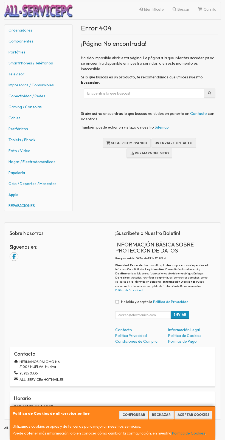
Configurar (133, 415)
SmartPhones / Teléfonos (31, 63)
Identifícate (153, 9)
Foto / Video (19, 150)
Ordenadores (20, 30)
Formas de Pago (182, 341)
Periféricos (18, 128)
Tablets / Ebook (22, 139)
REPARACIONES (22, 205)
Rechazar (161, 415)
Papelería (17, 172)
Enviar (179, 315)
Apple (13, 194)
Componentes (21, 41)
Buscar (183, 9)
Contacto (198, 113)
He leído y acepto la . (155, 301)
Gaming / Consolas (25, 106)
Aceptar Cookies (193, 415)
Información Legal (184, 329)
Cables (15, 117)
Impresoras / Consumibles (31, 85)
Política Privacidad (131, 335)
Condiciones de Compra (136, 341)
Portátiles (17, 52)
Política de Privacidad (129, 290)
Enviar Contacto (175, 143)
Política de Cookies (188, 433)
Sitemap (162, 127)
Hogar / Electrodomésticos (32, 161)
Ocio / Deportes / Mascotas (33, 183)
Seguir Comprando (129, 143)
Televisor (16, 74)
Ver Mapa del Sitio (151, 153)
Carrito (209, 9)
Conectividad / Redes (27, 95)
